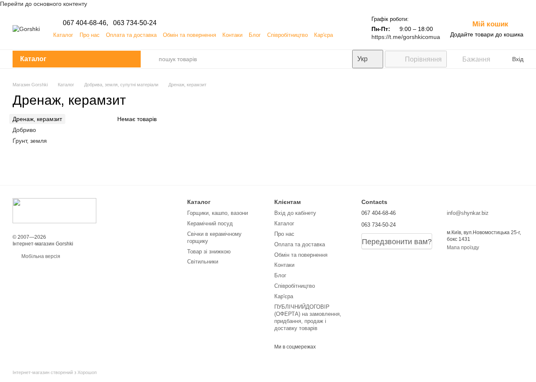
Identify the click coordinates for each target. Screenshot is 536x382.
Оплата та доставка (131, 35)
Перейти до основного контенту (43, 3)
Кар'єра (323, 35)
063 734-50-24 (135, 22)
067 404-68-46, (85, 22)
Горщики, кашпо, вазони (217, 213)
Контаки (232, 35)
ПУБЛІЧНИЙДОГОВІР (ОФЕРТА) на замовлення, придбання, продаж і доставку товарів (307, 317)
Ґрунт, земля (30, 140)
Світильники (202, 261)
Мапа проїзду (463, 247)
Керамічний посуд (210, 223)
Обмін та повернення (189, 35)
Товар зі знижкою (209, 251)
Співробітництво (287, 35)
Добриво (24, 129)
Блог (255, 35)
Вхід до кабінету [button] (295, 213)
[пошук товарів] (150, 59)
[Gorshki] (54, 210)
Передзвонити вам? (397, 241)
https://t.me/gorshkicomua (405, 37)
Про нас (90, 35)
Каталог (63, 35)
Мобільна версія (40, 256)
